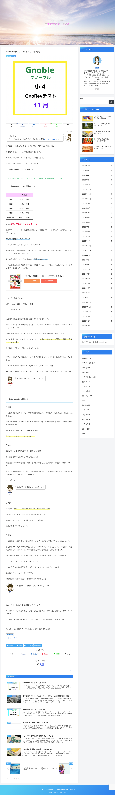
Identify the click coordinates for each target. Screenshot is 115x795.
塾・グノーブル (29, 645)
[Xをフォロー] (37, 664)
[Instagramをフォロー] (42, 664)
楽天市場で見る (49, 280)
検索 (81, 98)
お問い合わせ (49, 789)
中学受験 (20, 645)
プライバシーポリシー (61, 789)
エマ (97, 68)
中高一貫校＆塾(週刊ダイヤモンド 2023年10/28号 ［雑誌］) (44, 276)
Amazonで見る (32, 280)
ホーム (42, 789)
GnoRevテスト (11, 645)
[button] (68, 125)
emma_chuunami (50, 139)
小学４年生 (38, 645)
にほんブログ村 (11, 638)
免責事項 (72, 789)
